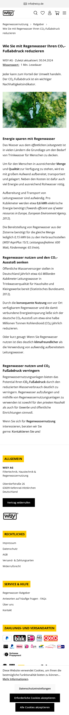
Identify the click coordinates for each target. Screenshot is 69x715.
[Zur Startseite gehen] (16, 13)
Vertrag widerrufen (18, 502)
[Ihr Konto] (49, 12)
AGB (5, 554)
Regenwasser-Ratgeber (16, 592)
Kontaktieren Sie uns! (26, 431)
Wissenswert (11, 64)
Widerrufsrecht (12, 566)
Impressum (9, 543)
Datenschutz (10, 548)
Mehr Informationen (15, 679)
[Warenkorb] (57, 13)
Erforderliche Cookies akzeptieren (34, 698)
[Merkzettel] (42, 12)
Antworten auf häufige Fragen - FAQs (24, 598)
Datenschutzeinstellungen (35, 688)
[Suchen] (35, 12)
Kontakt (7, 610)
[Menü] (64, 12)
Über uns (8, 604)
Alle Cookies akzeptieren (35, 707)
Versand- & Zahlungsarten (18, 560)
